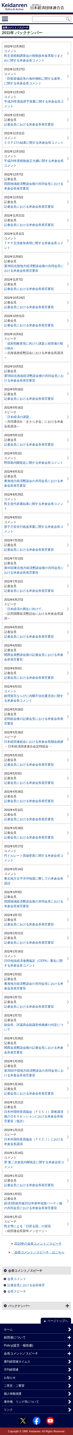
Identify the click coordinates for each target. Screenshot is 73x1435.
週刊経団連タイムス (17, 1361)
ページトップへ (57, 1320)
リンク (8, 1409)
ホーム (8, 1329)
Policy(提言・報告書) (18, 1345)
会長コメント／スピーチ (25, 1270)
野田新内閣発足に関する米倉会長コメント (33, 462)
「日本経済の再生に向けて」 (24, 609)
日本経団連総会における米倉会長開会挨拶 (33, 741)
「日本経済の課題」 (18, 417)
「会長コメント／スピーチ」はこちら (37, 1252)
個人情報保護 (12, 1393)
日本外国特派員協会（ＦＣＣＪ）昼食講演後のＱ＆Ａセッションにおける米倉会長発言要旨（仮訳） (33, 1116)
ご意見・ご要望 (14, 1385)
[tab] (12, 18)
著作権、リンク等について (21, 1401)
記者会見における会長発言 (26, 1285)
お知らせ (10, 1377)
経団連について (15, 1337)
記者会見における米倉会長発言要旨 (29, 124)
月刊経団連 (11, 1369)
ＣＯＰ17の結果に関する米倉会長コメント (34, 142)
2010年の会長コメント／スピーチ (38, 1243)
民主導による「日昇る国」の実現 (27, 1226)
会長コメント (16, 1279)
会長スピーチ (16, 1291)
